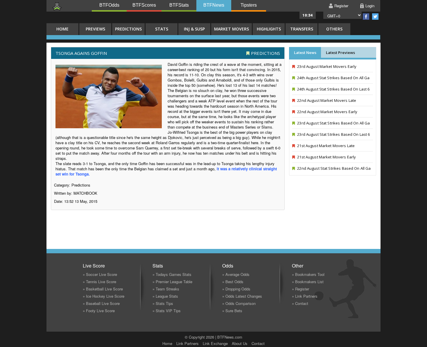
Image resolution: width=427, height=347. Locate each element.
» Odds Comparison (239, 303)
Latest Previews (340, 52)
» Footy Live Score (99, 310)
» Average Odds (236, 274)
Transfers (301, 29)
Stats (161, 29)
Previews (95, 29)
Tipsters (249, 5)
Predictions (128, 29)
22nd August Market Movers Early (326, 111)
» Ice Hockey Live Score (103, 296)
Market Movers (231, 29)
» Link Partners (304, 296)
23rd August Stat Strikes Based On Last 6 (333, 134)
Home (167, 343)
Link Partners (187, 343)
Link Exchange (215, 343)
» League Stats (165, 296)
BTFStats (179, 5)
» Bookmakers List (308, 281)
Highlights (269, 29)
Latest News (305, 52)
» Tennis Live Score (99, 281)
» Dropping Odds (236, 289)
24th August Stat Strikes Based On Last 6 (332, 89)
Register (341, 5)
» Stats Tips (162, 303)
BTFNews (213, 5)
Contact (258, 343)
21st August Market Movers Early (326, 157)
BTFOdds (109, 5)
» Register (300, 289)
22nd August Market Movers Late (326, 100)
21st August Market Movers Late (325, 145)
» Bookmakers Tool (308, 274)
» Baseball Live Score (101, 303)
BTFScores (144, 5)
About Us (239, 343)
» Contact (300, 303)
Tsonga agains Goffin (81, 53)
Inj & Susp (194, 29)
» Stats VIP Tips (166, 310)
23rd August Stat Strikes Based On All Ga (333, 123)
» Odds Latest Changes (242, 296)
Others (334, 29)
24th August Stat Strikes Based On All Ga (332, 77)
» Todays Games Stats (171, 274)
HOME (62, 29)
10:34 (307, 15)
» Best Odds (232, 281)
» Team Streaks (165, 289)
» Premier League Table (172, 281)
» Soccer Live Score (100, 274)
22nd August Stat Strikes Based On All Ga (333, 168)
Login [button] (369, 5)
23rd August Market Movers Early (326, 66)
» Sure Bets (232, 310)
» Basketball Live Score (103, 289)
